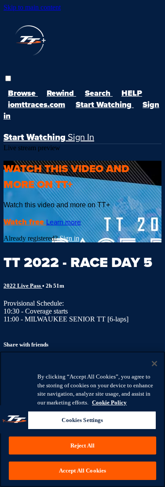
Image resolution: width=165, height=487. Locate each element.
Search (99, 93)
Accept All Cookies (82, 470)
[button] (8, 78)
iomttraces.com (36, 104)
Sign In (81, 137)
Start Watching (105, 104)
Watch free (25, 221)
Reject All (82, 445)
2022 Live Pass (23, 285)
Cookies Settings (82, 420)
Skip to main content (32, 7)
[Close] (154, 363)
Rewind (61, 93)
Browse (23, 93)
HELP (131, 93)
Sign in (69, 238)
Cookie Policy (109, 402)
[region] (82, 419)
